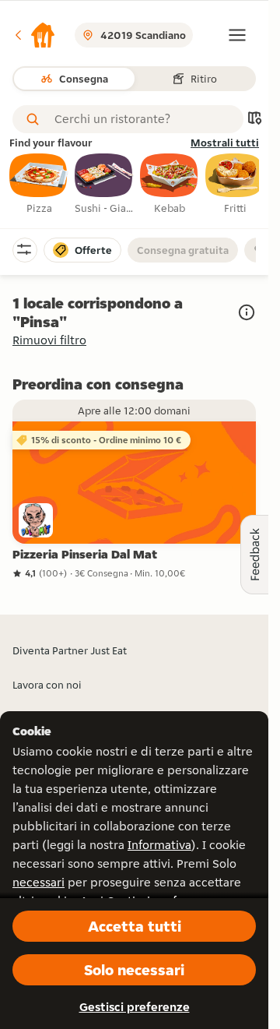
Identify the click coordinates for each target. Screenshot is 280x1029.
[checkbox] (38, 184)
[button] (34, 35)
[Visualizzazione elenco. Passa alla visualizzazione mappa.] (254, 119)
